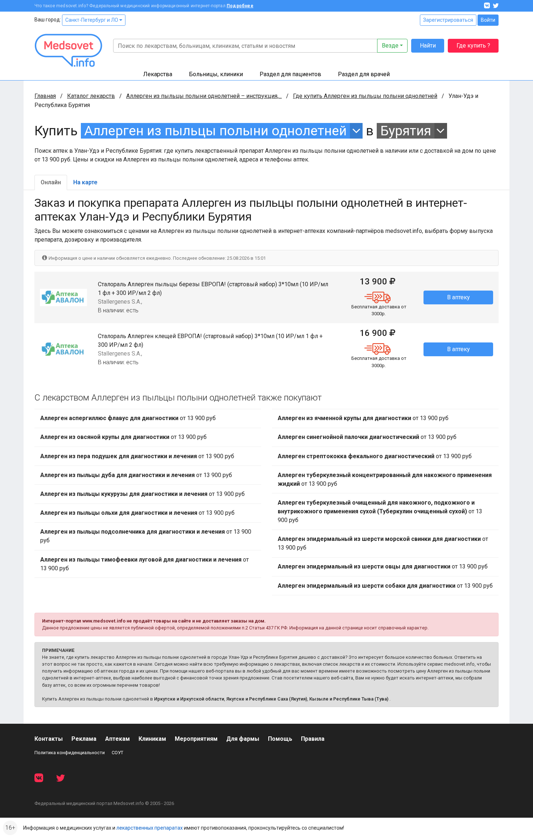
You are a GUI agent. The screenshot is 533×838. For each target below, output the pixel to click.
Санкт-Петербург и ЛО (92, 20)
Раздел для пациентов (290, 74)
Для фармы (242, 738)
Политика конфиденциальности (69, 752)
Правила (313, 738)
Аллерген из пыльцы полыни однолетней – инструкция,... (204, 96)
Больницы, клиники (216, 74)
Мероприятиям (196, 738)
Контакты (48, 738)
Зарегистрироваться (448, 20)
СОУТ (117, 752)
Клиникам (152, 738)
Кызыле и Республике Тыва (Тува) (348, 699)
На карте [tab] (85, 182)
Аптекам (117, 738)
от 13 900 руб (128, 418)
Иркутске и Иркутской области (189, 699)
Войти (488, 20)
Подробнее (240, 5)
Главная (45, 96)
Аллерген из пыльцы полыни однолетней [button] (215, 131)
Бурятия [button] (405, 131)
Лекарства (157, 74)
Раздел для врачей (364, 74)
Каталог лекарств (91, 96)
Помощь (280, 738)
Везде (390, 45)
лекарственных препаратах (149, 828)
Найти (428, 45)
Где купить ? (473, 45)
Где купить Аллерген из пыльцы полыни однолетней (365, 96)
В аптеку (458, 297)
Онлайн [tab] (51, 182)
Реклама (83, 738)
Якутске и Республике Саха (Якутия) (266, 699)
